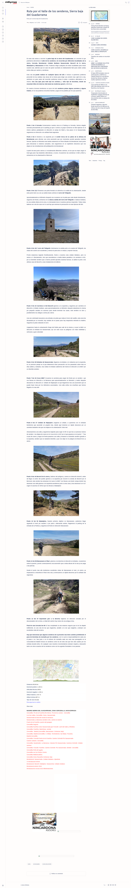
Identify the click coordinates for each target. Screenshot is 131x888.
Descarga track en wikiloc (33, 702)
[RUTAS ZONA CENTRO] (46, 864)
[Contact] (3, 21)
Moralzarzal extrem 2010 (34, 766)
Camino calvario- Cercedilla (35, 740)
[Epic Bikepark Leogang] (100, 91)
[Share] (84, 22)
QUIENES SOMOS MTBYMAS (98, 45)
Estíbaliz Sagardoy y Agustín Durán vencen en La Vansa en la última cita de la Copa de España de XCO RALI (100, 107)
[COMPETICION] (98, 71)
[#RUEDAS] (97, 54)
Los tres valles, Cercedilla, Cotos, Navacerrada (41, 715)
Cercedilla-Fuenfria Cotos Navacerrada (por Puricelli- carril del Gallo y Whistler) (51, 727)
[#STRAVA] (98, 24)
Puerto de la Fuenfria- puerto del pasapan (39, 722)
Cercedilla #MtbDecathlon (34, 754)
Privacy (100, 160)
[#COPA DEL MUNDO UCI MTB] (102, 83)
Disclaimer (95, 160)
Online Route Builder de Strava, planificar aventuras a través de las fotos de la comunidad (100, 27)
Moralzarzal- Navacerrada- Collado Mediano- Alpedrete (43, 759)
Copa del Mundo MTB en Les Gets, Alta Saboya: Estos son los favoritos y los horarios (100, 86)
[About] (3, 18)
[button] (108, 885)
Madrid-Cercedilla (32, 736)
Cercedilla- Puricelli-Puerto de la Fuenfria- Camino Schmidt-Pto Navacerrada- (50, 738)
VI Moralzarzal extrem (33, 761)
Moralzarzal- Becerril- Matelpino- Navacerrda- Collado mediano (46, 764)
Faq (104, 160)
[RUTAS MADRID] (36, 864)
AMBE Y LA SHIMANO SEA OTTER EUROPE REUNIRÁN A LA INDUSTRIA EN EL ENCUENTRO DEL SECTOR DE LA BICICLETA (100, 65)
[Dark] (125, 2)
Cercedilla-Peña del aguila (35, 750)
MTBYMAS (26, 885)
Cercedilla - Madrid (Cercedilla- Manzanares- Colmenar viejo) (45, 731)
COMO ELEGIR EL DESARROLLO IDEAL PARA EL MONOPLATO (99, 50)
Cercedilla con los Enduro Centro (37, 752)
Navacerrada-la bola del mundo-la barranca (40, 717)
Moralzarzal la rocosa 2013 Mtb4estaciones (40, 768)
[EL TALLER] (97, 36)
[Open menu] (3, 2)
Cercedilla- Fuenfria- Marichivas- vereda (39, 729)
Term (90, 160)
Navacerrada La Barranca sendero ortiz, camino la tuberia (44, 720)
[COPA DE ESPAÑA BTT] (100, 103)
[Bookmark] (128, 2)
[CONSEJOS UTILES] (99, 48)
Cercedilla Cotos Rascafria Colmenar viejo (39, 757)
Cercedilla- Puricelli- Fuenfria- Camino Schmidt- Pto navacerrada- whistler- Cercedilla (52, 747)
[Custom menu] (3, 26)
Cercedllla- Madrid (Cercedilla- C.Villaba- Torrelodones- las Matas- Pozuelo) (50, 734)
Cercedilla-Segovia (32, 724)
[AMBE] (96, 61)
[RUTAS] (29, 864)
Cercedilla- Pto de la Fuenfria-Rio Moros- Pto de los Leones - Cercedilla (48, 713)
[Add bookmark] (79, 22)
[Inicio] (3, 7)
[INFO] (97, 43)
